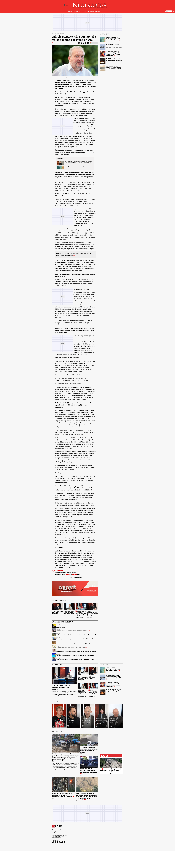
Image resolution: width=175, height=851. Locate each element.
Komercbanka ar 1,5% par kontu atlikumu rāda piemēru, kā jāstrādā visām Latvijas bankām (75, 626)
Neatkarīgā (56, 33)
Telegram (68, 574)
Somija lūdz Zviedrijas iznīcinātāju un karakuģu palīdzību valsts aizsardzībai (114, 46)
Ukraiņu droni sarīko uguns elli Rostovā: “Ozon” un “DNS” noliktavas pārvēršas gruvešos (62, 795)
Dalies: (70, 577)
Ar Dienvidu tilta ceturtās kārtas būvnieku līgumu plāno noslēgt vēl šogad (76, 634)
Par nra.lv (53, 846)
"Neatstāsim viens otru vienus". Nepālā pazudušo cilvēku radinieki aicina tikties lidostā (113, 53)
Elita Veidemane (55, 42)
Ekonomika (97, 11)
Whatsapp (74, 574)
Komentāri (75, 11)
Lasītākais (105, 34)
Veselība (92, 11)
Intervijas (70, 11)
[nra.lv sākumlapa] (66, 5)
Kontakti (93, 846)
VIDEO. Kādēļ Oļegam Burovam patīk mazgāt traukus (57, 612)
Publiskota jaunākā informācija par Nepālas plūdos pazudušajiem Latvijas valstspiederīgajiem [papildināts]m (66, 757)
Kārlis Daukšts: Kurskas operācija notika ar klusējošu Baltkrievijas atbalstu (76, 651)
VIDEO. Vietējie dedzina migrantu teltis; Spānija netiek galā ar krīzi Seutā (88, 770)
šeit (74, 255)
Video (55, 701)
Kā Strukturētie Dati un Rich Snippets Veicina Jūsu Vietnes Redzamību (75, 655)
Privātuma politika (65, 846)
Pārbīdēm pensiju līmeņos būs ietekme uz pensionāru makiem (72, 630)
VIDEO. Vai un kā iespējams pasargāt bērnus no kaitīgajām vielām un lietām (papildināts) (81, 614)
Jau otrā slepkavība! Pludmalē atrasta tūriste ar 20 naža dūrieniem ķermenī (113, 67)
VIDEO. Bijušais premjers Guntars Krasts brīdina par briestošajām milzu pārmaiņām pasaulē (83, 677)
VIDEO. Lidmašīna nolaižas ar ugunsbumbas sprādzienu (114, 59)
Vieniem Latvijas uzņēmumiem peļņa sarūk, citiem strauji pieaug (73, 643)
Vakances (89, 846)
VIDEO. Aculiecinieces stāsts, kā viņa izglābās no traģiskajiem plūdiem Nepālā (89, 750)
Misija (61, 846)
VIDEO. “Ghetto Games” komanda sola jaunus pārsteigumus (61, 687)
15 (86, 647)
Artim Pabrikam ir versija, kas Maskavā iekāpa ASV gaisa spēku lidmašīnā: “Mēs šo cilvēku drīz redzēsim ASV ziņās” (78, 162)
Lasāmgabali (86, 11)
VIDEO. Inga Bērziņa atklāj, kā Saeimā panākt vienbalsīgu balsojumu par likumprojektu (69, 613)
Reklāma (57, 846)
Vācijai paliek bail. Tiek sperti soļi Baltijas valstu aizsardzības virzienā (76, 166)
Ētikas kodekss (84, 846)
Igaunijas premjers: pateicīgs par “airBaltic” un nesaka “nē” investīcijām (75, 639)
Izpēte (80, 11)
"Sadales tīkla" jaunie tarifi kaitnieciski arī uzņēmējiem (70, 647)
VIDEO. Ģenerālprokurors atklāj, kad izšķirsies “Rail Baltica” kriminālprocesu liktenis (92, 614)
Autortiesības (79, 846)
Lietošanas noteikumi (72, 846)
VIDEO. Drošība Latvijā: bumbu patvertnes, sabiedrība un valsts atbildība (75, 659)
